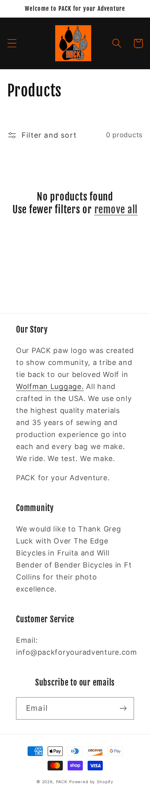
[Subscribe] (123, 708)
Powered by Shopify (91, 781)
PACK (62, 781)
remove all (116, 209)
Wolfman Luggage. (50, 386)
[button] (12, 43)
